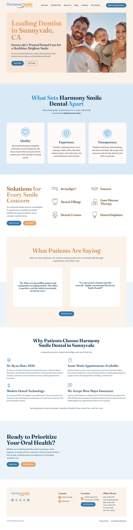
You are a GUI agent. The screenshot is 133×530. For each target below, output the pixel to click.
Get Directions (88, 504)
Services (44, 5)
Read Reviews (66, 313)
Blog (76, 5)
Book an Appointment (116, 5)
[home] (20, 5)
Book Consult (14, 223)
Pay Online (95, 5)
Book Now (17, 63)
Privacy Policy (103, 521)
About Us (67, 5)
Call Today (32, 63)
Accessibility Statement (118, 521)
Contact (84, 5)
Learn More (29, 223)
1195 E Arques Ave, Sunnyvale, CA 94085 (91, 498)
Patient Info (56, 5)
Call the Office (28, 464)
